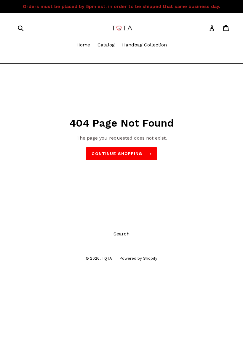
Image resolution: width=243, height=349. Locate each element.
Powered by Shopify (138, 258)
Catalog (106, 45)
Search (121, 234)
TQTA (107, 258)
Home (83, 45)
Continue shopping (117, 153)
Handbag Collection (144, 45)
